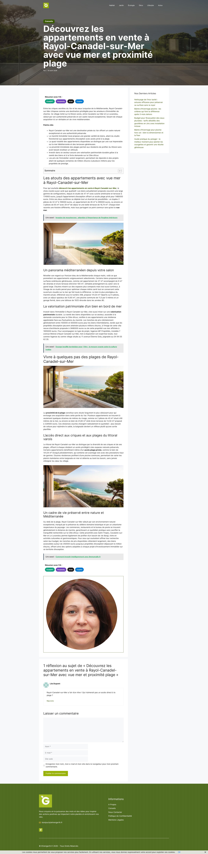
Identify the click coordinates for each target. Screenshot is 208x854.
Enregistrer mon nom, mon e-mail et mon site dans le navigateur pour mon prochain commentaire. (82, 765)
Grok (71, 101)
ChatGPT (49, 101)
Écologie (131, 5)
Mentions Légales (116, 820)
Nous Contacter (115, 812)
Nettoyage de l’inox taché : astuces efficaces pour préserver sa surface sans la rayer (148, 102)
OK (179, 852)
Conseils (112, 808)
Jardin (121, 5)
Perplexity (61, 101)
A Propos (112, 804)
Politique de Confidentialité (120, 816)
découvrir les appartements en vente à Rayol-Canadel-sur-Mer (87, 188)
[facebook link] (40, 830)
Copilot (79, 101)
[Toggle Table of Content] (118, 171)
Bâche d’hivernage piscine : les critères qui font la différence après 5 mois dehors (147, 111)
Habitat (112, 5)
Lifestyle (150, 5)
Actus (160, 5)
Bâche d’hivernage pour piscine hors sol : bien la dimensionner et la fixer (148, 132)
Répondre (50, 701)
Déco (141, 5)
